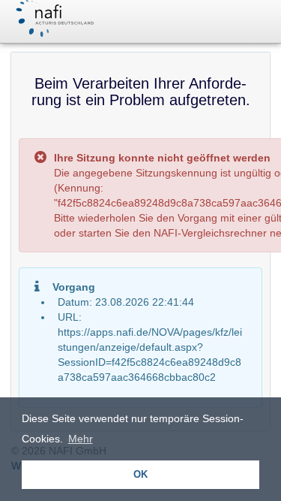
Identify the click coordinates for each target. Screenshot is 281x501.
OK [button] (140, 474)
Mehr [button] (80, 439)
